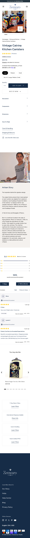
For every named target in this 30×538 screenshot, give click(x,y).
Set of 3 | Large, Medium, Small (12, 77)
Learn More (15, 406)
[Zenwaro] (15, 6)
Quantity (4, 82)
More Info (15, 418)
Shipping (4, 62)
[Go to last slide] (1, 372)
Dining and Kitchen (14, 39)
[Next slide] (28, 372)
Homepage (5, 39)
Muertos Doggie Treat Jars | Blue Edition (15, 381)
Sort (15, 290)
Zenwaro (9, 534)
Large (5, 73)
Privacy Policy (7, 507)
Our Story (6, 489)
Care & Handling (7, 128)
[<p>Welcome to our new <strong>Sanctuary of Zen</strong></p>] (15, 1)
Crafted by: (6, 56)
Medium (13, 73)
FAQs (4, 493)
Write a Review (24, 284)
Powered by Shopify (17, 534)
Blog (4, 502)
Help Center (6, 498)
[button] (3, 6)
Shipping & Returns (8, 132)
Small (20, 73)
